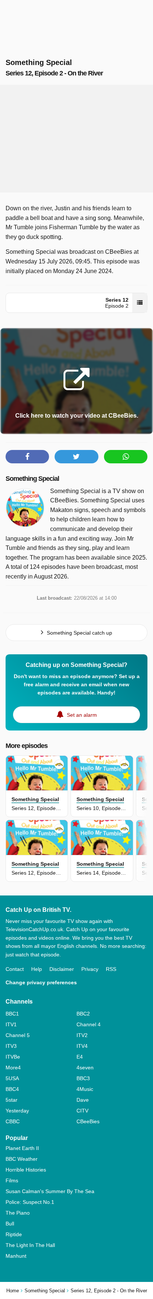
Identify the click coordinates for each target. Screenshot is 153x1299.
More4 (13, 1067)
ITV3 (11, 1046)
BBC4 (12, 1089)
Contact (15, 969)
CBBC (13, 1121)
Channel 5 (18, 1035)
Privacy (89, 969)
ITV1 (11, 1024)
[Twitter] (76, 456)
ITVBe (13, 1057)
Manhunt (16, 1256)
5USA (12, 1078)
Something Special (32, 478)
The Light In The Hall (30, 1245)
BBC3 (83, 1078)
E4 (79, 1057)
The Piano (18, 1213)
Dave (82, 1100)
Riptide (14, 1234)
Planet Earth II (22, 1148)
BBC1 (12, 1014)
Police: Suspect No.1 (30, 1202)
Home (12, 1290)
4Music (84, 1089)
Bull (10, 1224)
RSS (111, 969)
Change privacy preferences (41, 982)
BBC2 (83, 1014)
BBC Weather (22, 1159)
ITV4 (82, 1046)
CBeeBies (88, 1121)
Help (36, 969)
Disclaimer (61, 969)
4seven (85, 1067)
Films (12, 1180)
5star (11, 1100)
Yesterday (17, 1111)
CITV (82, 1111)
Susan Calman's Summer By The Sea (50, 1191)
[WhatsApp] (125, 456)
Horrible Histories (26, 1170)
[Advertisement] (76, 138)
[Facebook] (27, 456)
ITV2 (82, 1035)
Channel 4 (88, 1024)
